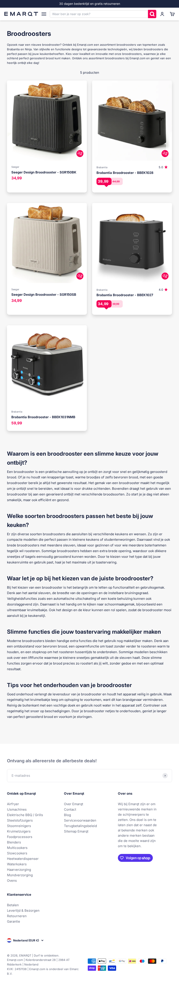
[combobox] (99, 14)
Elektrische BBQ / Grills (25, 815)
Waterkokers (17, 864)
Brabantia (101, 167)
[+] (79, 153)
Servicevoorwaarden (80, 820)
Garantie (13, 921)
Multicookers (17, 848)
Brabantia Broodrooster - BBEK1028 (124, 173)
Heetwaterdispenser (23, 859)
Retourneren (17, 916)
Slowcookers (17, 853)
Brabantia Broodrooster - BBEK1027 (124, 295)
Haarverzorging (19, 870)
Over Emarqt (73, 804)
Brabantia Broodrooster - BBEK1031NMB (43, 417)
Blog (67, 815)
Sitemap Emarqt (76, 831)
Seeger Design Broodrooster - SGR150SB (43, 294)
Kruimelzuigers (19, 831)
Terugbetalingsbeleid (80, 826)
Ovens (12, 880)
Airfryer (13, 804)
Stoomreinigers (19, 826)
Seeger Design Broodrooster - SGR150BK (43, 172)
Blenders (14, 842)
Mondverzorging (20, 875)
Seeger (15, 166)
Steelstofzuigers (20, 820)
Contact (70, 809)
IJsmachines (17, 809)
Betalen (13, 905)
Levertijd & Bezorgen (23, 910)
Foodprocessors (19, 837)
